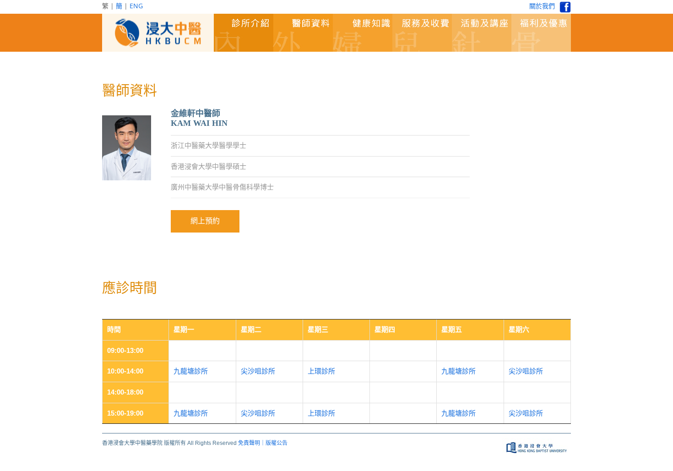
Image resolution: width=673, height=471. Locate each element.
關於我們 (542, 5)
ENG (136, 5)
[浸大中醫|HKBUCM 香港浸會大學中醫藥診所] (158, 33)
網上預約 (205, 221)
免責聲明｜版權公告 (263, 443)
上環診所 (321, 371)
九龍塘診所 (191, 371)
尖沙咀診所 (258, 371)
